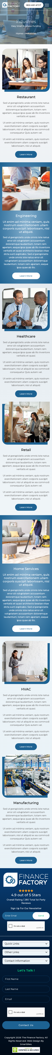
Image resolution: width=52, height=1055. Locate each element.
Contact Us (26, 1025)
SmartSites (26, 1044)
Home (19, 33)
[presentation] (26, 926)
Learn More (26, 154)
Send (41, 915)
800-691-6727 (33, 5)
